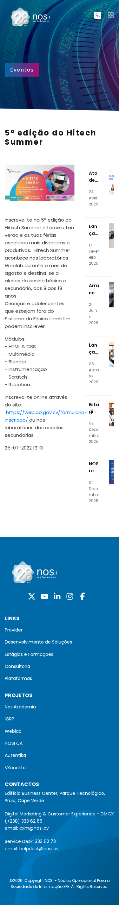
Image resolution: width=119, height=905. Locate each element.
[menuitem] (59, 630)
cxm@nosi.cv (34, 828)
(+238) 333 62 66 (24, 821)
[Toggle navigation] (111, 15)
